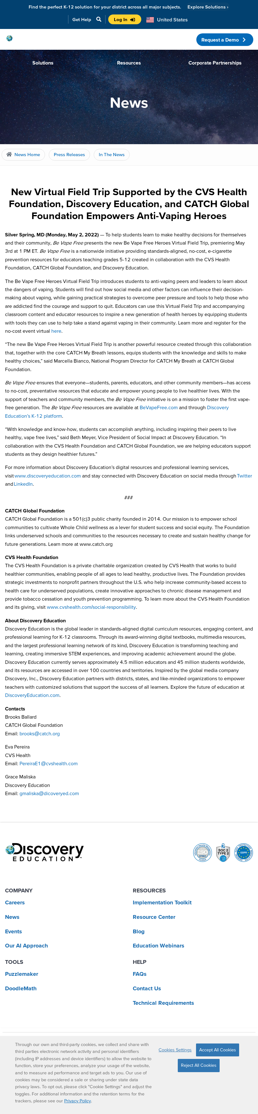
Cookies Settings (175, 1049)
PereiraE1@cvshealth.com (49, 763)
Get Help (81, 19)
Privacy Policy (77, 1100)
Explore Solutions (208, 6)
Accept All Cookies (217, 1049)
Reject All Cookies (198, 1065)
